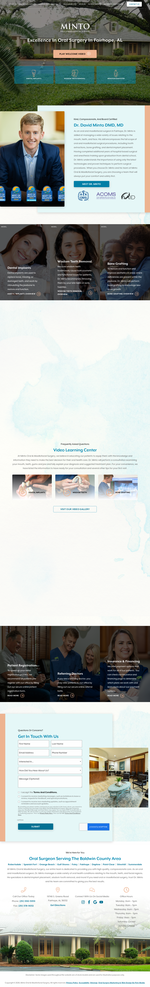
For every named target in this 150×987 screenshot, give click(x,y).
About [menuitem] (11, 4)
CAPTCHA (20, 820)
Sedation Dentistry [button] (23, 329)
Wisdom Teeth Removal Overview (70, 292)
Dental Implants (33, 78)
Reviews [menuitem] (82, 4)
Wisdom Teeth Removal (74, 78)
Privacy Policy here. (46, 813)
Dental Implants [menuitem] (26, 4)
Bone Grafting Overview (120, 294)
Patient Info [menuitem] (93, 4)
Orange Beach (47, 864)
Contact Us (134, 4)
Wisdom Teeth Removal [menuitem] (48, 4)
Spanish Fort (30, 864)
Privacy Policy (72, 983)
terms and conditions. (45, 792)
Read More (91, 594)
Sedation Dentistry (116, 78)
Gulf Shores (63, 864)
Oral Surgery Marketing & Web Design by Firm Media (121, 983)
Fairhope (84, 864)
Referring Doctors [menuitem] (112, 4)
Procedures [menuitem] (68, 4)
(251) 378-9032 (26, 905)
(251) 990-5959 (27, 901)
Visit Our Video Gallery (75, 509)
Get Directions (57, 905)
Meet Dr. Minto (91, 184)
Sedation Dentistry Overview (34, 404)
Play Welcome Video (72, 54)
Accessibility (84, 983)
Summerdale (135, 864)
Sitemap (94, 983)
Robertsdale (14, 864)
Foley (74, 864)
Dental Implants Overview (21, 294)
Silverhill (121, 864)
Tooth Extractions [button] (23, 334)
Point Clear (108, 864)
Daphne (96, 864)
